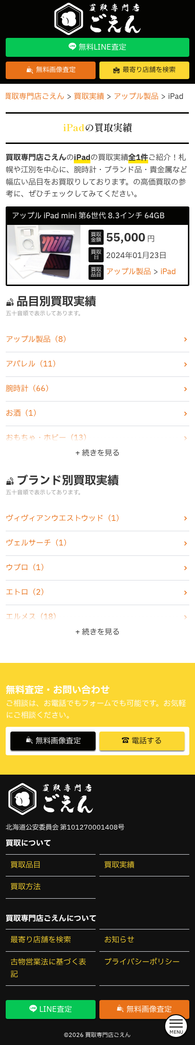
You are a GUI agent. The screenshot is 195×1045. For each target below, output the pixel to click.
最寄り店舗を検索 (40, 940)
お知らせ (119, 940)
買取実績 (119, 865)
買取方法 (25, 887)
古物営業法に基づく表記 (48, 968)
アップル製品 (128, 271)
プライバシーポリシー (142, 962)
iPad (168, 271)
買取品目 (25, 865)
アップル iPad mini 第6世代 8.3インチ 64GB (88, 216)
